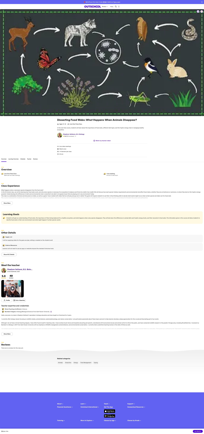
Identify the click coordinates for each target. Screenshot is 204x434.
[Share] (198, 11)
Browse (104, 6)
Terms (115, 2)
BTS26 (104, 2)
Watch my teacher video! (103, 141)
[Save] (201, 11)
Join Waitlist (197, 431)
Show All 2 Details (9, 254)
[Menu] (119, 6)
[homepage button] (92, 7)
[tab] (3, 159)
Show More (7, 203)
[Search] (116, 6)
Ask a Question (20, 300)
